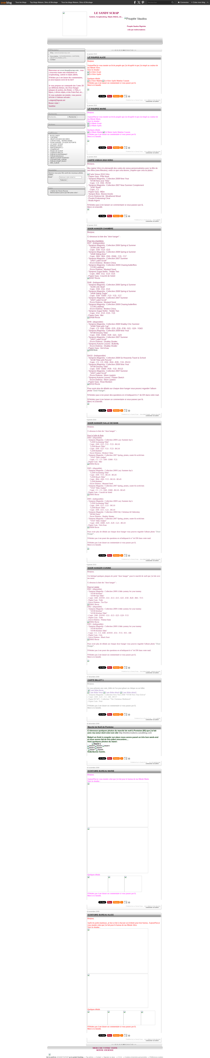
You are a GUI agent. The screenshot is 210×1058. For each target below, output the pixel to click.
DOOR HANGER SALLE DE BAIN (103, 423)
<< (112, 50)
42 (120, 50)
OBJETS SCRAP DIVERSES (59, 158)
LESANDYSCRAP (62, 1057)
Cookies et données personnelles (136, 1057)
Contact (52, 59)
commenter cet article (152, 101)
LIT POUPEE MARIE (97, 109)
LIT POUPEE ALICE (97, 57)
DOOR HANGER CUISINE (99, 568)
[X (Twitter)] (138, 2)
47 (130, 50)
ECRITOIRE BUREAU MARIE (101, 771)
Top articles (89, 1057)
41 (117, 50)
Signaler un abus (109, 1057)
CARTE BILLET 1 (96, 680)
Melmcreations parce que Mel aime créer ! (64, 193)
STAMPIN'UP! (54, 149)
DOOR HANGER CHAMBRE (100, 229)
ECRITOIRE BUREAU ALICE (101, 915)
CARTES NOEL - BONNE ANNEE (61, 141)
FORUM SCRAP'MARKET (58, 154)
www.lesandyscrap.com (69, 70)
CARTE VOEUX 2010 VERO (100, 160)
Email (50, 177)
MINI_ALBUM (54, 163)
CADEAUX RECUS (56, 153)
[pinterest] (142, 2)
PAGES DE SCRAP (56, 151)
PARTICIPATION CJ (56, 147)
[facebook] (134, 2)
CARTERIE (54, 137)
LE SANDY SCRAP (56, 144)
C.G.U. (120, 1057)
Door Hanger (99, 391)
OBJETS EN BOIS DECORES (60, 139)
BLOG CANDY (55, 136)
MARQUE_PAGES (56, 146)
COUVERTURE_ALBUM (58, 159)
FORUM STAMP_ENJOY (58, 161)
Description (54, 56)
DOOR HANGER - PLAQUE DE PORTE (63, 142)
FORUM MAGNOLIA (57, 156)
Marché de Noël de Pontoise (101, 727)
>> (135, 50)
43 (122, 50)
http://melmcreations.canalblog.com (135, 733)
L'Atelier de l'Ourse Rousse (59, 191)
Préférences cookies (156, 1057)
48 (132, 50)
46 (128, 50)
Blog (51, 53)
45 (126, 50)
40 (115, 50)
